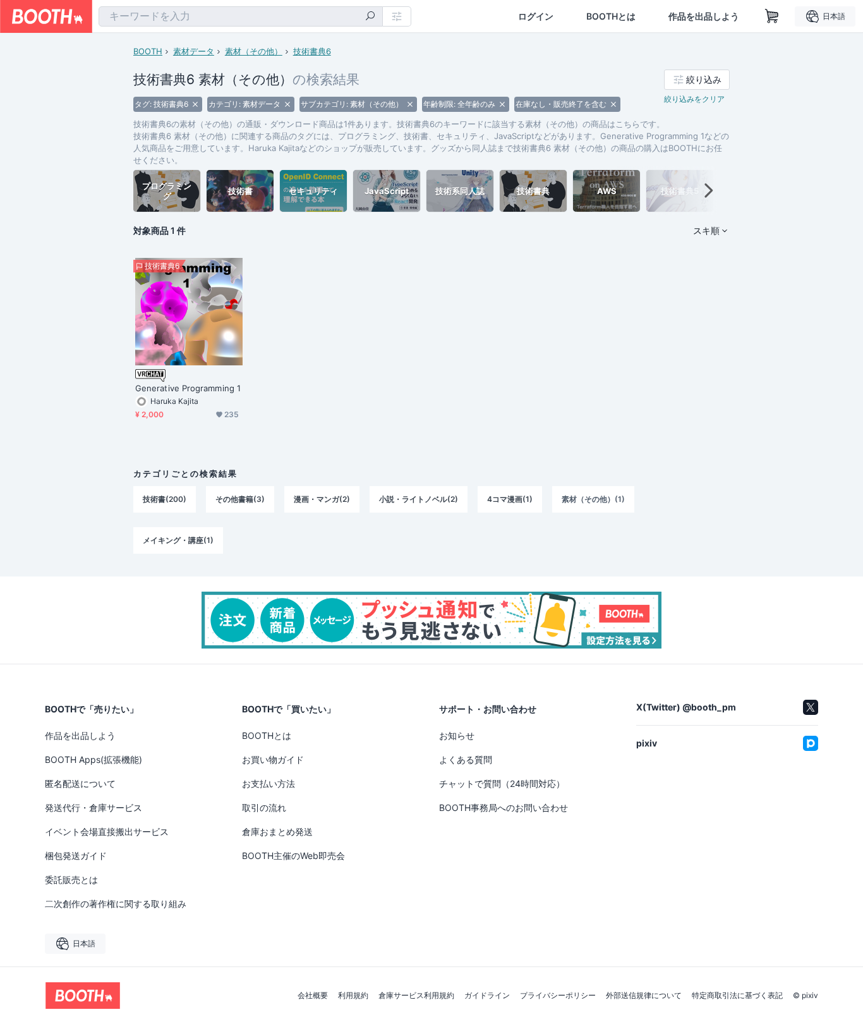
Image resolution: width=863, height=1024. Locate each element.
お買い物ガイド (273, 759)
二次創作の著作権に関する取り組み (115, 903)
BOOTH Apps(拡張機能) (93, 759)
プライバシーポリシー (558, 995)
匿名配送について (80, 783)
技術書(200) (164, 499)
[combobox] (241, 16)
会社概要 (313, 995)
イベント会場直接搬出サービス (107, 831)
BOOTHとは (611, 16)
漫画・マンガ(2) (322, 499)
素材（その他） (253, 51)
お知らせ (456, 735)
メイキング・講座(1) (178, 540)
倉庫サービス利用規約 (416, 995)
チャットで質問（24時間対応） (502, 783)
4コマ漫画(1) (510, 499)
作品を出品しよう (703, 16)
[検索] (370, 17)
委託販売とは (71, 879)
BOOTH (147, 51)
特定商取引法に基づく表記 (737, 995)
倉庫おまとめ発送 (277, 831)
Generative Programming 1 (188, 388)
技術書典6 (312, 51)
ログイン (535, 16)
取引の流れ (264, 807)
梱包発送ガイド (76, 855)
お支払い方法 (268, 783)
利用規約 (353, 995)
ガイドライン (487, 995)
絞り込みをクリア (694, 99)
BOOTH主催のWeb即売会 (293, 855)
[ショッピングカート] (772, 16)
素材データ (193, 51)
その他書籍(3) (240, 499)
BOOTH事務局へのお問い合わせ (503, 807)
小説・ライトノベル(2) (418, 499)
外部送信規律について (644, 995)
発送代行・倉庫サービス (93, 807)
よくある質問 (465, 759)
